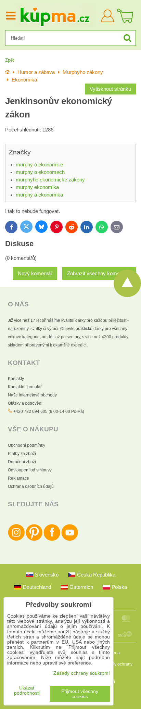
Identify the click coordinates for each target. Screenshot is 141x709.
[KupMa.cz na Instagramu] (16, 539)
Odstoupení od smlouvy (30, 470)
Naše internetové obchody (32, 395)
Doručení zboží (22, 461)
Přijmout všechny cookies (79, 694)
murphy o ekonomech (40, 172)
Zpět (9, 60)
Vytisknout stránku (110, 89)
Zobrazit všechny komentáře (99, 273)
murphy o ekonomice (39, 164)
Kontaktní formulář (25, 386)
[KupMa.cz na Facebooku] (51, 539)
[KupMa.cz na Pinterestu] (34, 539)
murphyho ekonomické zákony (50, 179)
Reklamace (18, 478)
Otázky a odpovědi (25, 403)
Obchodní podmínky (26, 445)
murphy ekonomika (37, 187)
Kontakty (16, 378)
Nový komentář (35, 273)
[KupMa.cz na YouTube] (69, 539)
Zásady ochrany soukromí (81, 673)
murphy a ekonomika (39, 195)
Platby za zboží (22, 453)
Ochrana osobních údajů (31, 486)
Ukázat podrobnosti (27, 690)
